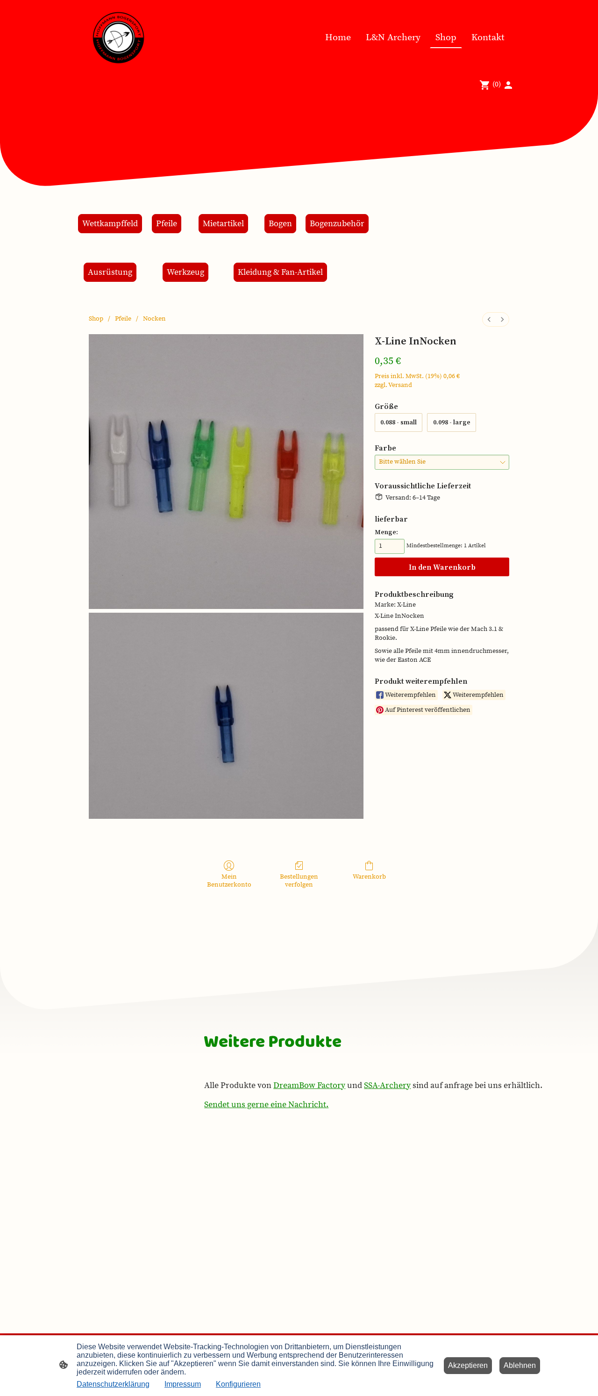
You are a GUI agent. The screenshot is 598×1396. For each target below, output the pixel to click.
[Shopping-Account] (508, 85)
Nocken (154, 319)
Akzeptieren (468, 1365)
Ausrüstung (110, 272)
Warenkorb (369, 877)
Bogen (280, 223)
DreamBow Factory (309, 1085)
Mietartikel (223, 223)
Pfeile (166, 223)
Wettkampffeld (110, 223)
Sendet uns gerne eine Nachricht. (266, 1104)
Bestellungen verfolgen (299, 881)
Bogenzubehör (337, 223)
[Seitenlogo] (118, 37)
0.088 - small (398, 422)
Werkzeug (185, 272)
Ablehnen (520, 1365)
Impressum (182, 1384)
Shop (96, 319)
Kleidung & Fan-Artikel (280, 272)
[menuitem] (489, 319)
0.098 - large (451, 422)
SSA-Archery (387, 1085)
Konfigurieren (238, 1384)
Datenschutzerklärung (113, 1384)
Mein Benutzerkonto (229, 881)
